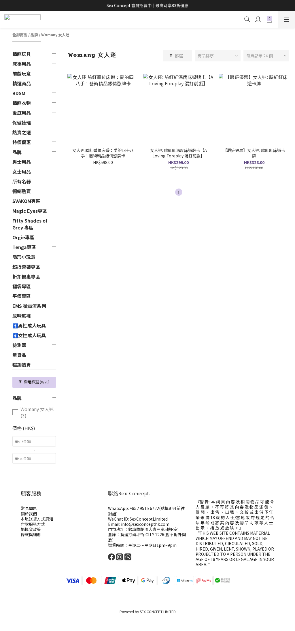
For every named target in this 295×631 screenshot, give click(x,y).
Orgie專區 (23, 237)
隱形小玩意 (23, 256)
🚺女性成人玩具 (29, 335)
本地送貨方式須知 (37, 519)
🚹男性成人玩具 (29, 325)
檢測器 (19, 345)
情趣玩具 (21, 53)
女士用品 (21, 171)
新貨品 (19, 354)
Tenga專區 (24, 247)
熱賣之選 (21, 132)
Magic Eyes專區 (29, 210)
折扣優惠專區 (26, 276)
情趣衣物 (21, 102)
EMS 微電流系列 (29, 305)
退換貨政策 (31, 529)
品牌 (34, 34)
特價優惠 (21, 142)
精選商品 (21, 83)
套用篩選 (36, 382)
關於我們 (29, 514)
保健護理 (21, 122)
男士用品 (21, 161)
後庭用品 (21, 112)
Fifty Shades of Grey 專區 (30, 224)
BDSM (18, 93)
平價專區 (21, 296)
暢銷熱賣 (21, 191)
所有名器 (21, 181)
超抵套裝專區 (26, 266)
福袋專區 (21, 286)
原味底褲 (21, 315)
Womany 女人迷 (55, 34)
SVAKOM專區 (26, 200)
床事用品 (21, 63)
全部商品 (19, 34)
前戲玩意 (21, 73)
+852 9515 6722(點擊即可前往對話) (146, 510)
